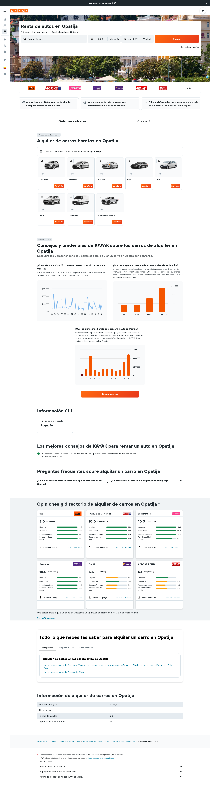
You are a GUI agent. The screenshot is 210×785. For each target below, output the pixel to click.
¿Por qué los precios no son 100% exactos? (61, 776)
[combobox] (34, 32)
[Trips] (5, 60)
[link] (110, 394)
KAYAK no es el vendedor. (52, 766)
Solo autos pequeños (190, 47)
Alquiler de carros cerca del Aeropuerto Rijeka (64, 672)
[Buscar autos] (5, 31)
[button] (207, 3)
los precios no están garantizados (101, 758)
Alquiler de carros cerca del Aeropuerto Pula (152, 665)
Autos (54, 741)
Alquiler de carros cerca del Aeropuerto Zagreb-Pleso (65, 666)
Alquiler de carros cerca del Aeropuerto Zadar (108, 665)
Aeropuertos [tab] (47, 647)
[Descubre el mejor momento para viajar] (5, 52)
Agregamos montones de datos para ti (59, 771)
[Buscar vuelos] (5, 19)
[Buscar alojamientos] (5, 25)
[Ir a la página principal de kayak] (19, 10)
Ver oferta (59, 186)
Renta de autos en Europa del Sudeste (122, 741)
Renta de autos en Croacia (93, 741)
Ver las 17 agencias (46, 618)
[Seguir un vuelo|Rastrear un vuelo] (5, 46)
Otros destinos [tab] (86, 647)
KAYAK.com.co (42, 741)
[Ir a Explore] (5, 40)
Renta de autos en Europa (70, 741)
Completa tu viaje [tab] (66, 647)
